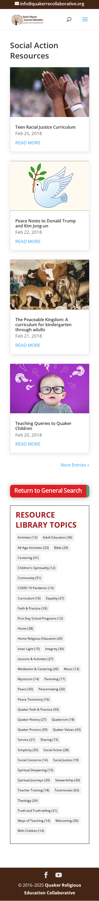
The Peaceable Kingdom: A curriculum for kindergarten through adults (43, 325)
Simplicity (28, 750)
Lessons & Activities (35, 659)
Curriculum (29, 598)
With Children (31, 830)
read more (27, 143)
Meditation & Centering (38, 669)
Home (25, 628)
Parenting (54, 679)
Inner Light (29, 649)
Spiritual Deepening (35, 770)
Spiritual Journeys (34, 780)
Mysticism (28, 679)
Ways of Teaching (34, 820)
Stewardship (67, 780)
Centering (28, 557)
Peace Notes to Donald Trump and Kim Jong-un (45, 223)
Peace (25, 689)
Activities (27, 537)
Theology (28, 800)
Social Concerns (33, 760)
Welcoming (66, 820)
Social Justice (66, 760)
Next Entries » (75, 465)
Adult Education (57, 537)
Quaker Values (67, 729)
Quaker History (32, 719)
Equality (55, 598)
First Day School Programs (40, 618)
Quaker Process (33, 729)
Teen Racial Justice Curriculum (45, 127)
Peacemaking (52, 689)
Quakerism (63, 719)
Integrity (54, 649)
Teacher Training (33, 790)
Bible (61, 547)
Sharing (49, 739)
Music (71, 669)
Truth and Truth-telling (37, 810)
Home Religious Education (40, 638)
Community (29, 578)
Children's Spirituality (36, 568)
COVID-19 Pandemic (36, 588)
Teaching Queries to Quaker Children (43, 425)
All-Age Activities (33, 547)
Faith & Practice (32, 608)
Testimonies (67, 790)
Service (26, 739)
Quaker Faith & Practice (38, 709)
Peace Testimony (33, 699)
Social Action (56, 750)
